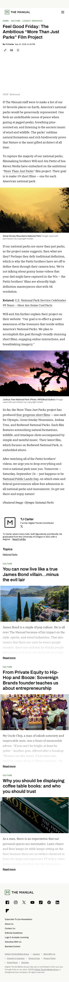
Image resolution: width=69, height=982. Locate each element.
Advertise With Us (13, 941)
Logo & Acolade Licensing (17, 937)
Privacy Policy (49, 958)
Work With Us (49, 954)
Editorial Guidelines (14, 932)
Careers (36, 954)
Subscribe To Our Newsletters (18, 919)
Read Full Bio (19, 539)
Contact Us (10, 928)
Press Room (12, 962)
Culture (7, 563)
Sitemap (25, 962)
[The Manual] (17, 12)
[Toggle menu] (62, 12)
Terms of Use (34, 958)
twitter (21, 526)
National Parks (10, 554)
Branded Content (12, 946)
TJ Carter (10, 44)
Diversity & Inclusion (16, 958)
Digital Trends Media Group (17, 954)
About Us (9, 923)
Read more (9, 658)
